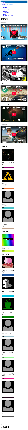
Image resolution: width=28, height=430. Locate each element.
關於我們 (5, 7)
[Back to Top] (1, 424)
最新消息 (5, 11)
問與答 (4, 14)
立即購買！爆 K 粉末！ (8, 15)
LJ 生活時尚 (6, 9)
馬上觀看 (3, 2)
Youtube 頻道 (6, 12)
